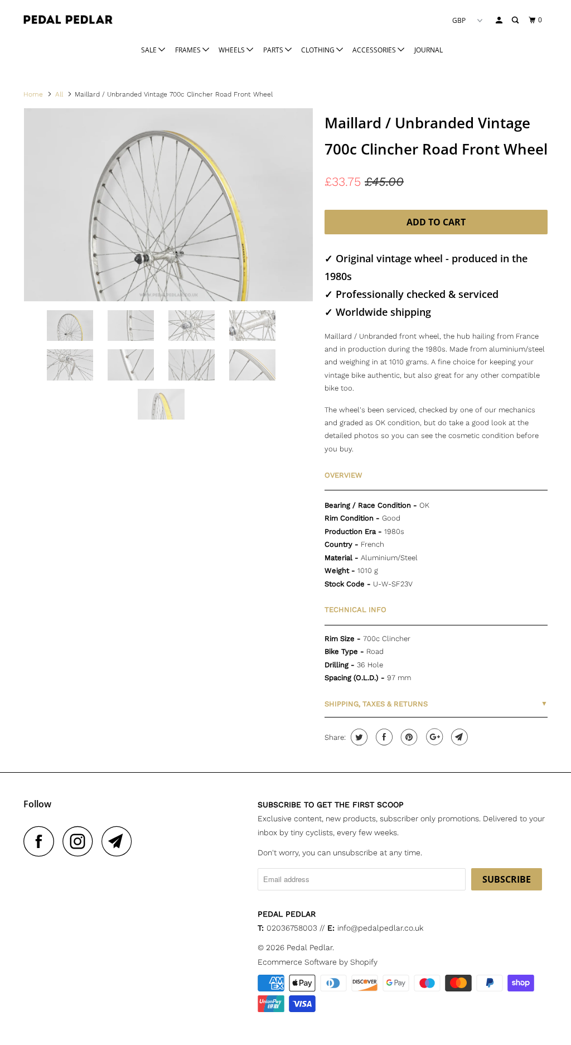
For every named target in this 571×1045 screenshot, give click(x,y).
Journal (428, 50)
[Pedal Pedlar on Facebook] (41, 841)
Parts (274, 50)
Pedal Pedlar (309, 947)
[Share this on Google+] (433, 737)
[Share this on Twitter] (357, 737)
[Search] (516, 20)
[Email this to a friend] (458, 737)
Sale (149, 50)
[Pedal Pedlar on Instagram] (80, 841)
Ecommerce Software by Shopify (318, 961)
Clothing (318, 50)
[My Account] (499, 20)
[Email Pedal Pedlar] (119, 841)
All (59, 94)
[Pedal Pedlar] (68, 19)
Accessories (375, 50)
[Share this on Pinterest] (408, 737)
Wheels (232, 50)
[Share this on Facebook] (383, 737)
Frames (188, 50)
